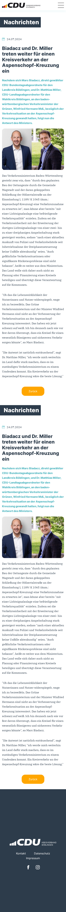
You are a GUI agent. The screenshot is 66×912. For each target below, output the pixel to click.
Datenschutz (42, 853)
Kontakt (21, 853)
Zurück (33, 391)
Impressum (33, 858)
